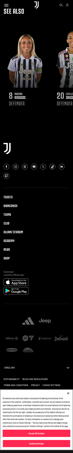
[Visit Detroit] (61, 339)
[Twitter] (43, 166)
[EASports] (28, 338)
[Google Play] (16, 291)
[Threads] (25, 166)
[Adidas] (28, 321)
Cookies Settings (36, 443)
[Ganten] (28, 350)
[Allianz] (12, 338)
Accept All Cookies (36, 433)
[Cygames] (45, 338)
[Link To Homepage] (36, 5)
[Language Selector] (68, 368)
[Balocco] (12, 350)
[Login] (67, 5)
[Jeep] (45, 321)
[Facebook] (6, 166)
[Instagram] (15, 166)
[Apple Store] (16, 282)
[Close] (68, 393)
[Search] (61, 5)
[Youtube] (34, 166)
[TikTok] (52, 166)
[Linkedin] (61, 166)
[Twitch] (6, 176)
